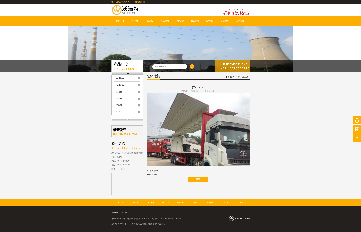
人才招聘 (240, 21)
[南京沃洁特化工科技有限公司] (132, 10)
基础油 (119, 92)
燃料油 (119, 98)
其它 (118, 112)
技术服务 (210, 21)
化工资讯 (150, 21)
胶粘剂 (119, 105)
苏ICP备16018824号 (118, 224)
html (247, 218)
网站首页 (120, 21)
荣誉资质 (195, 21)
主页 (238, 77)
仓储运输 (180, 21)
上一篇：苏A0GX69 (154, 171)
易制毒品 (120, 78)
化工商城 (165, 21)
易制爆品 (120, 85)
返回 (198, 179)
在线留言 (225, 21)
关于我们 (135, 21)
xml (244, 218)
